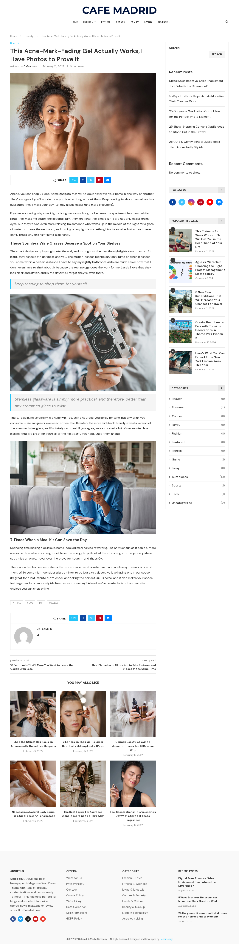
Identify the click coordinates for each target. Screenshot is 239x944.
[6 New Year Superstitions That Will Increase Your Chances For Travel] (180, 301)
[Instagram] (191, 202)
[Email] (219, 202)
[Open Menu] (12, 22)
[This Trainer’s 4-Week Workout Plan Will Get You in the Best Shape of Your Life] (180, 240)
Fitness (105, 22)
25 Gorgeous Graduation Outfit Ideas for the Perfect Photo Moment (202, 914)
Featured (198, 442)
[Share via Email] (107, 180)
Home (74, 22)
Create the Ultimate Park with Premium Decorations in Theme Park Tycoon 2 (209, 330)
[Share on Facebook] (83, 180)
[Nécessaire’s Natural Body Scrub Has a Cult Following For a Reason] (33, 784)
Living (148, 22)
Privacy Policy (75, 884)
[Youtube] (210, 202)
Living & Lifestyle (133, 889)
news (30, 603)
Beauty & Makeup (133, 907)
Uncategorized (198, 503)
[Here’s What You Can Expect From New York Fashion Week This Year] (180, 362)
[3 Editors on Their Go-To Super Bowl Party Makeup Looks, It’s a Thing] (83, 714)
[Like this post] (75, 180)
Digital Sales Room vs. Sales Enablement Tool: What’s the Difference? (197, 882)
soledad (53, 603)
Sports (198, 485)
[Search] (227, 22)
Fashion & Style (132, 878)
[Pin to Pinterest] (99, 180)
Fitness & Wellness (134, 884)
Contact (71, 889)
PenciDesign (166, 939)
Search (174, 48)
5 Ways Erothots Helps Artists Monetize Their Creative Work (198, 899)
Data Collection (76, 907)
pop (41, 603)
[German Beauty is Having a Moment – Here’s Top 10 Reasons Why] (133, 714)
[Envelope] (43, 919)
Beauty (120, 22)
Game (198, 459)
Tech (198, 494)
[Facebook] (173, 202)
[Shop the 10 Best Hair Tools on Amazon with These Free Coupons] (33, 714)
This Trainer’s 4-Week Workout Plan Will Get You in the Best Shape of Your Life (208, 239)
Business (198, 407)
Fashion (88, 22)
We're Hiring (73, 901)
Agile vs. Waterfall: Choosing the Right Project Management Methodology (210, 268)
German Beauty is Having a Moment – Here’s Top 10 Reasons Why (132, 746)
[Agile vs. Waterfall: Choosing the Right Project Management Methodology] (180, 271)
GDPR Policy (74, 918)
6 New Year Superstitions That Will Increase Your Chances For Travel (208, 298)
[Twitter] (182, 202)
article (17, 603)
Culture (162, 22)
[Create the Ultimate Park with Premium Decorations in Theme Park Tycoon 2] (180, 331)
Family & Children (133, 901)
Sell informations (77, 912)
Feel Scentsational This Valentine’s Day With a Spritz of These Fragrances (133, 816)
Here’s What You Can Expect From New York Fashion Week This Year (210, 359)
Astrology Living (132, 918)
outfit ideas (198, 477)
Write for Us (74, 878)
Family (135, 22)
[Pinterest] (201, 202)
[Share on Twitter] (90, 180)
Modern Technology (135, 912)
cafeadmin (30, 66)
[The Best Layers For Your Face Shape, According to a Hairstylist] (83, 784)
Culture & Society (134, 895)
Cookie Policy (75, 895)
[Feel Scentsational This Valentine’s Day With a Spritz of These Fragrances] (133, 784)
